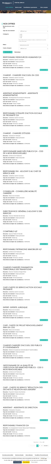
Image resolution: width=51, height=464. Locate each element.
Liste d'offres (9, 7)
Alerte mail (18, 7)
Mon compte (44, 7)
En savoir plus (43, 382)
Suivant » (46, 445)
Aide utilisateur (29, 455)
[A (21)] (33, 34)
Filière (4, 44)
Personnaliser (34, 462)
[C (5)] (33, 37)
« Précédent (33, 445)
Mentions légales (19, 455)
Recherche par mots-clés (9, 27)
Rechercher (8, 52)
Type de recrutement (9, 30)
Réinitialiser (17, 52)
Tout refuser (26, 462)
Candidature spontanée (30, 7)
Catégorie (6, 34)
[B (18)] (33, 36)
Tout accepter (17, 462)
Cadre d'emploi (7, 48)
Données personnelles (7, 455)
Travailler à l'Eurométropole (41, 455)
